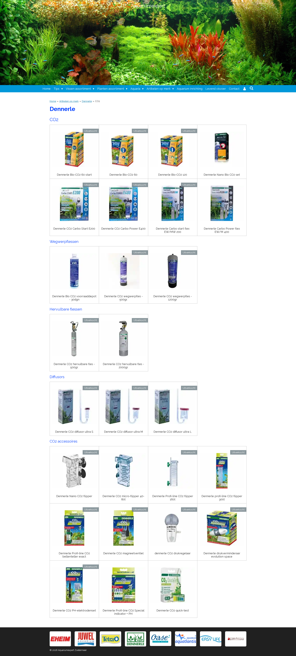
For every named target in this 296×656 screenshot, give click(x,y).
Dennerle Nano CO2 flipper (74, 496)
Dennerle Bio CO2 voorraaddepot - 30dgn (74, 298)
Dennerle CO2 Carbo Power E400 (123, 228)
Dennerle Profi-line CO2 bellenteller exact (74, 555)
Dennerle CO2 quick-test (172, 610)
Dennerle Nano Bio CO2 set (222, 174)
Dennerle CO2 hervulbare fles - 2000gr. (123, 365)
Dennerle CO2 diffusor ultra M (123, 431)
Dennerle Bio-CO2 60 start (74, 174)
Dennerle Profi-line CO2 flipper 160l (172, 498)
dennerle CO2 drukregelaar (173, 553)
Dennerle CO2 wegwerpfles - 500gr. (123, 298)
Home (53, 101)
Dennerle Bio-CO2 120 (172, 174)
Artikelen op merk (69, 101)
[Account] (244, 88)
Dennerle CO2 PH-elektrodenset (74, 610)
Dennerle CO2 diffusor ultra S (74, 431)
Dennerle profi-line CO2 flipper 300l (221, 498)
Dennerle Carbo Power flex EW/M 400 (222, 230)
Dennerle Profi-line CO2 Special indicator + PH (123, 612)
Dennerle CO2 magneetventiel (123, 553)
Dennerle (87, 101)
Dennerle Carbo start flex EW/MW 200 (172, 230)
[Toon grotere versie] (110, 638)
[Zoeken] (251, 88)
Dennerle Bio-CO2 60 (123, 174)
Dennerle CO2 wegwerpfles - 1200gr (172, 298)
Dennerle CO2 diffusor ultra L (173, 431)
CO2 (97, 101)
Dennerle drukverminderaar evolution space (222, 555)
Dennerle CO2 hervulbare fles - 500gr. (74, 365)
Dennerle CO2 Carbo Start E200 (74, 228)
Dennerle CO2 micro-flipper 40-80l (123, 498)
